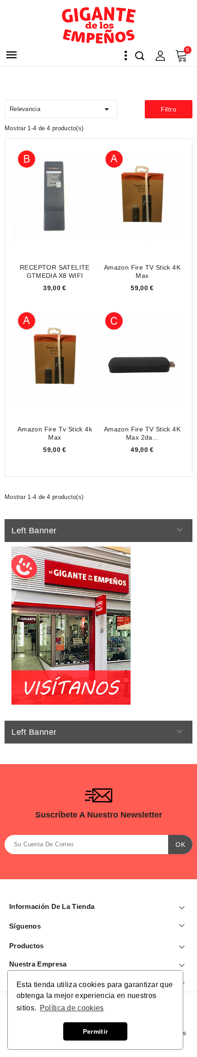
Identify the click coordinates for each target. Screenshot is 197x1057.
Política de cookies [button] (72, 1008)
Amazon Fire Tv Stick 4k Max (54, 433)
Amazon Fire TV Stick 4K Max (142, 271)
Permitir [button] (95, 1031)
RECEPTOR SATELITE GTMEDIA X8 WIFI (55, 271)
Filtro (168, 109)
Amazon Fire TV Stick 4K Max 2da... (142, 433)
